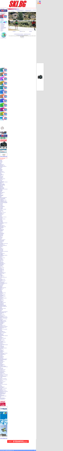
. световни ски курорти (3, 27)
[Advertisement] (40, 19)
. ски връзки (1, 30)
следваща (30, 31)
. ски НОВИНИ (2, 19)
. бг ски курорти (2, 26)
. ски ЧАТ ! (1, 29)
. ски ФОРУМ (2, 20)
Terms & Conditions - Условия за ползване (5, 450)
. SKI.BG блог (2, 28)
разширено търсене (2, 13)
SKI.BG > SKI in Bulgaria (21, 35)
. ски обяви (1, 23)
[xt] (23, 37)
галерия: (21, 31)
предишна (14, 31)
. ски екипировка (2, 24)
